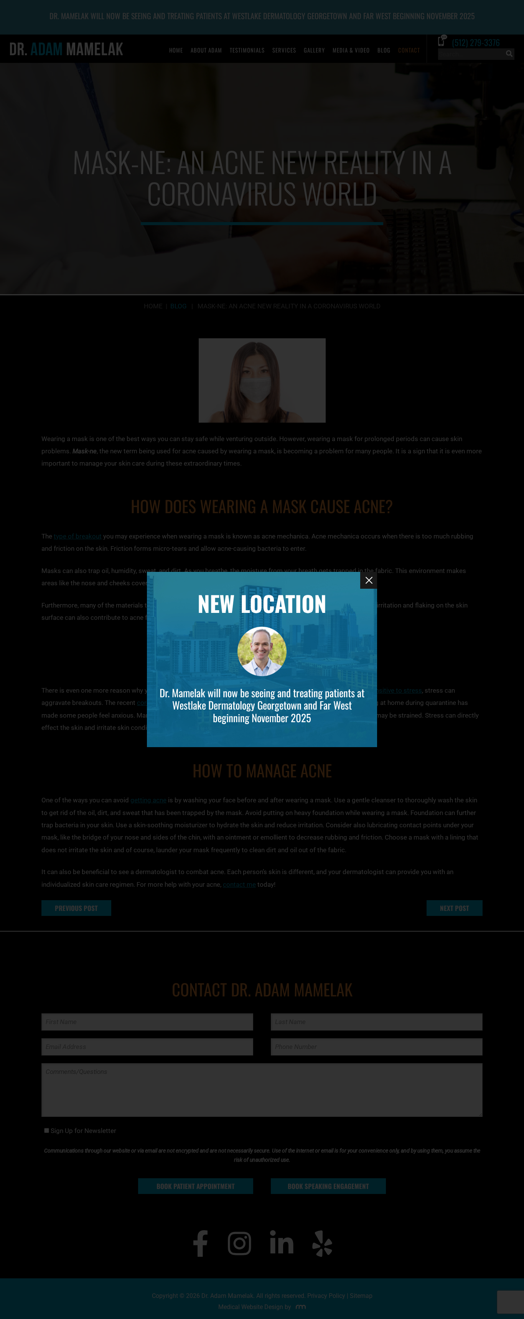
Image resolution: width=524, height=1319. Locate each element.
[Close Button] (368, 580)
